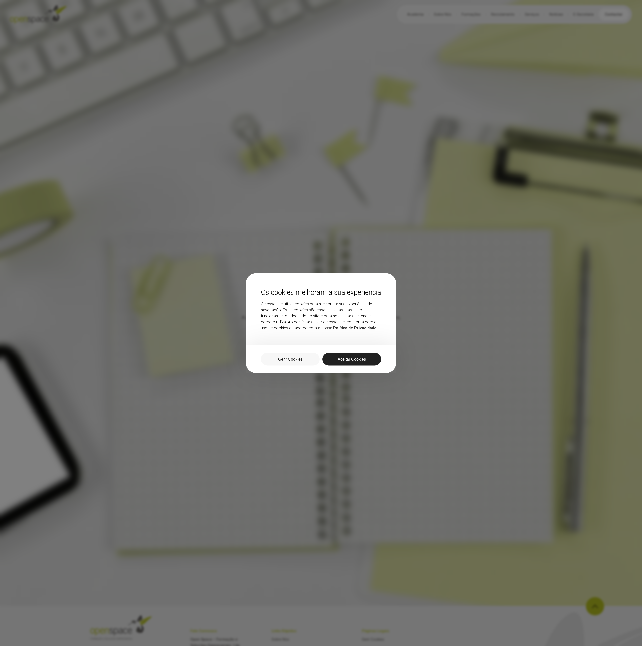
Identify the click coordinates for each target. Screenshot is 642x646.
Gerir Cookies (290, 359)
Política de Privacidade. (355, 327)
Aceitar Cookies (352, 359)
